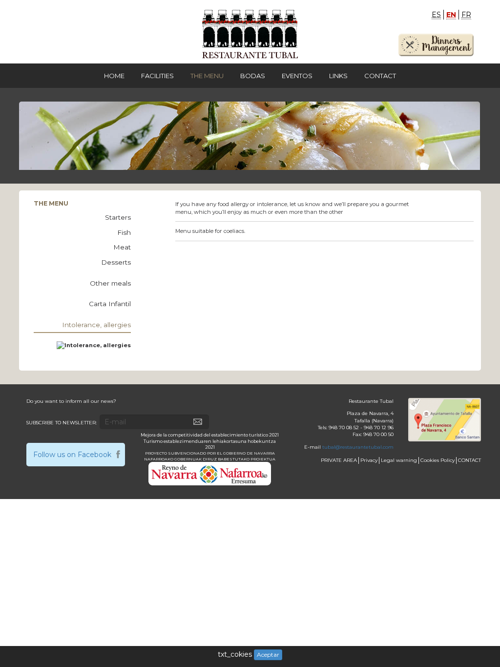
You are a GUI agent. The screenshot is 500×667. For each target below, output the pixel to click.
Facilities (157, 76)
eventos (297, 76)
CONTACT (469, 460)
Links (338, 76)
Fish (124, 232)
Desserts (116, 262)
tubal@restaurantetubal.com (358, 447)
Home (114, 76)
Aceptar (268, 654)
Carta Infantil (110, 304)
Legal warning (399, 460)
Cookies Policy (437, 460)
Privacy (368, 460)
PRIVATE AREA (339, 460)
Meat (122, 247)
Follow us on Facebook (72, 454)
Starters (118, 217)
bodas (252, 76)
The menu (207, 76)
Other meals (110, 283)
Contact (380, 76)
